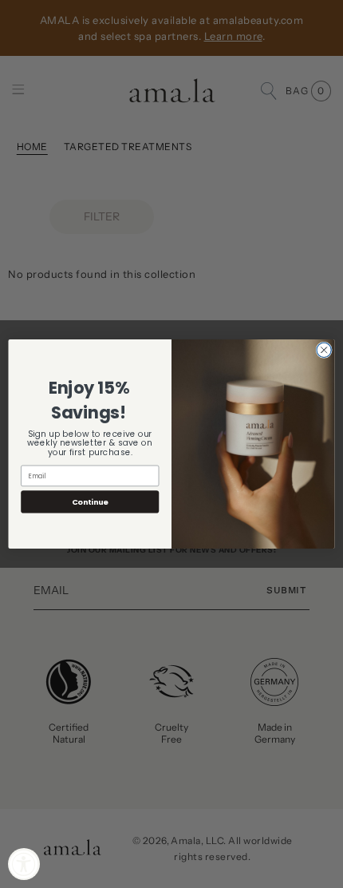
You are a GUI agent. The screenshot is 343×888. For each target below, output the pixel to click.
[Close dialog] (324, 350)
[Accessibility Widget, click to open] (24, 864)
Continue (90, 502)
